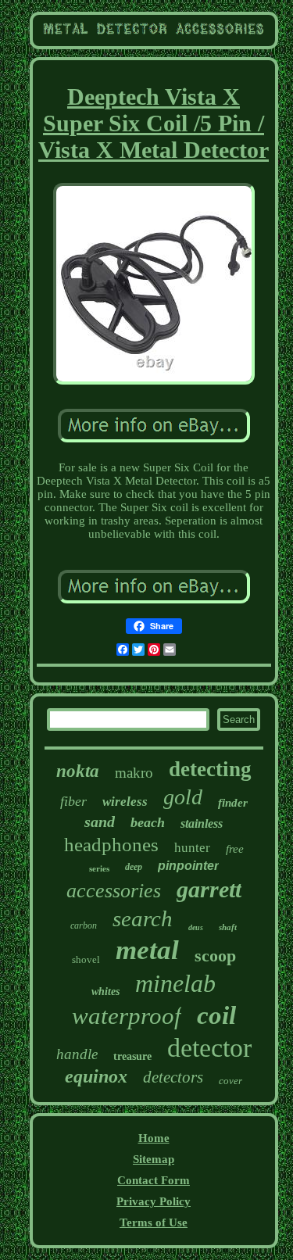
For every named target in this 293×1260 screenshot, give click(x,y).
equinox (96, 1076)
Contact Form (153, 1180)
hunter (192, 847)
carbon (83, 925)
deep (133, 866)
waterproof (126, 1015)
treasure (132, 1056)
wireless (125, 801)
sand (99, 821)
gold (182, 797)
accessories (113, 890)
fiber (73, 801)
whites (105, 991)
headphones (111, 844)
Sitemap (153, 1159)
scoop (215, 955)
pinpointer (188, 865)
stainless (201, 823)
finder (233, 802)
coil (216, 1015)
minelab (175, 983)
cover (230, 1080)
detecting (210, 769)
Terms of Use (154, 1222)
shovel (86, 959)
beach (147, 822)
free (235, 849)
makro (134, 772)
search (143, 918)
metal (147, 950)
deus (195, 927)
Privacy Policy (153, 1201)
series (99, 868)
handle (77, 1054)
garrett (209, 889)
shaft (228, 927)
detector (209, 1047)
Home (154, 1138)
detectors (173, 1077)
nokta (77, 771)
